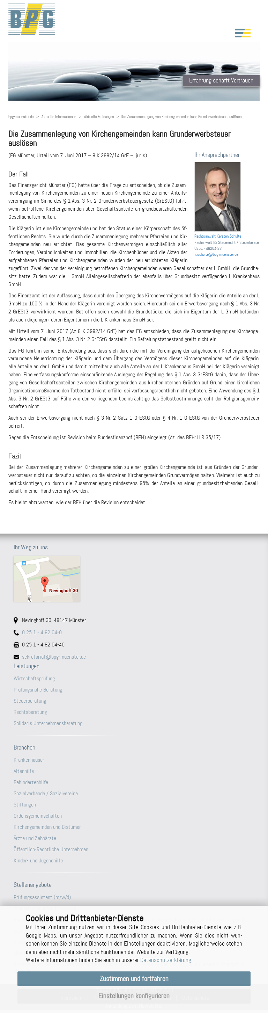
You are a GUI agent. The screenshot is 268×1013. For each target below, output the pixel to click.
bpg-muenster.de (21, 117)
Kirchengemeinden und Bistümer (47, 827)
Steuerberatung (30, 700)
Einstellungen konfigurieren (134, 995)
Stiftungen (25, 804)
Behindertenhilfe (31, 782)
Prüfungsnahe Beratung (38, 689)
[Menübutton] (242, 33)
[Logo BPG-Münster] (134, 19)
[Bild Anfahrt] (134, 579)
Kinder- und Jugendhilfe (38, 860)
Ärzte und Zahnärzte (35, 838)
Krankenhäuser (29, 760)
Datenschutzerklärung (165, 960)
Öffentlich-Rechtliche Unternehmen (51, 849)
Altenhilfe (24, 771)
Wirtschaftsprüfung (34, 678)
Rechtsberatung (30, 712)
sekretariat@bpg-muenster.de (54, 656)
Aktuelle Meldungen (99, 117)
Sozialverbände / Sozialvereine (46, 793)
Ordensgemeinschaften (38, 815)
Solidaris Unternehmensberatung (48, 723)
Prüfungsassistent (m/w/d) (42, 897)
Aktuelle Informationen (59, 117)
